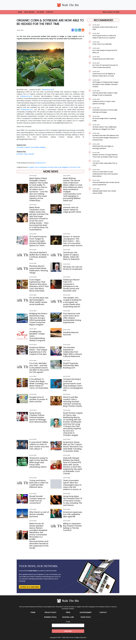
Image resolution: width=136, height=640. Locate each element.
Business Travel (50, 617)
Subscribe (68, 631)
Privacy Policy (50, 612)
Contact (103, 612)
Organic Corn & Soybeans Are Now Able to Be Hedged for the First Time (54, 167)
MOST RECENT (29, 12)
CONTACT (49, 12)
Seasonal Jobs (68, 617)
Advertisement (86, 612)
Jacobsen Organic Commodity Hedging (31, 147)
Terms (32, 612)
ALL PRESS (40, 12)
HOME (20, 12)
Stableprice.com (26, 96)
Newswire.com (48, 90)
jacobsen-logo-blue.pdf (25, 154)
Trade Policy (85, 617)
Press (68, 612)
